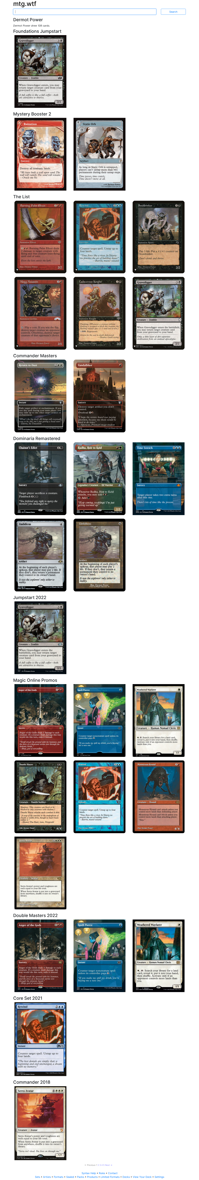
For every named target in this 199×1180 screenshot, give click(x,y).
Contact (113, 1173)
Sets (38, 1176)
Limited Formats (110, 1176)
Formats (59, 1176)
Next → (108, 1165)
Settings (159, 1176)
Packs (81, 1176)
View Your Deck (142, 1176)
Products (92, 1176)
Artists (47, 1176)
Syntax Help (89, 1173)
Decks (127, 1176)
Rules (102, 1173)
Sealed (70, 1176)
